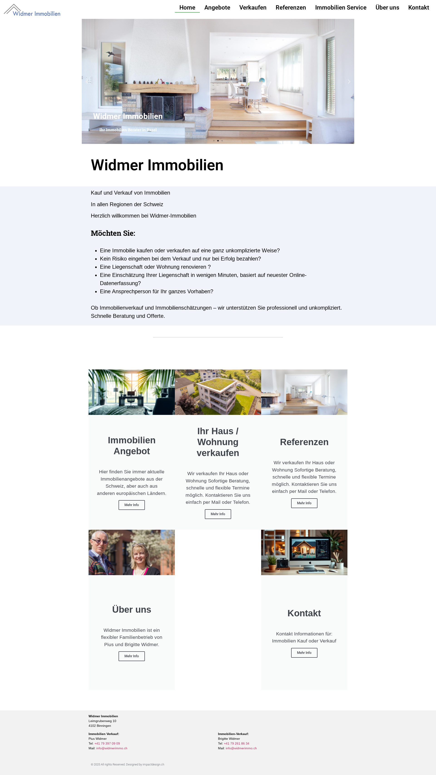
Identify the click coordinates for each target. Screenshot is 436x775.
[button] (87, 81)
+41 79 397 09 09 (107, 743)
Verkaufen (253, 7)
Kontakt (418, 7)
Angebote (217, 7)
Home (187, 7)
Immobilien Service (341, 7)
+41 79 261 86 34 (236, 743)
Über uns (387, 7)
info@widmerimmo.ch (111, 748)
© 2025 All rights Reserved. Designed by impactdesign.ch (127, 764)
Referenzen (291, 7)
